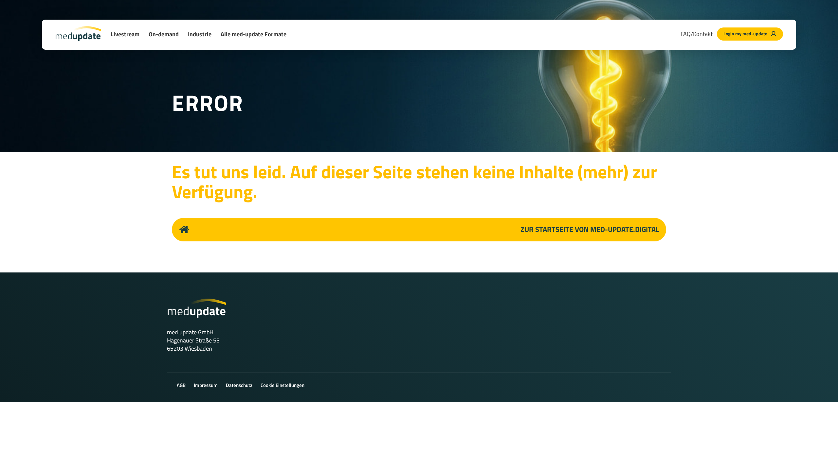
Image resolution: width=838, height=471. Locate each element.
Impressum (206, 385)
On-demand (164, 34)
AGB (181, 385)
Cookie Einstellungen (282, 385)
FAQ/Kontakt (697, 33)
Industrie (199, 34)
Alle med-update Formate (253, 34)
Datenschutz (239, 385)
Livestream (125, 34)
